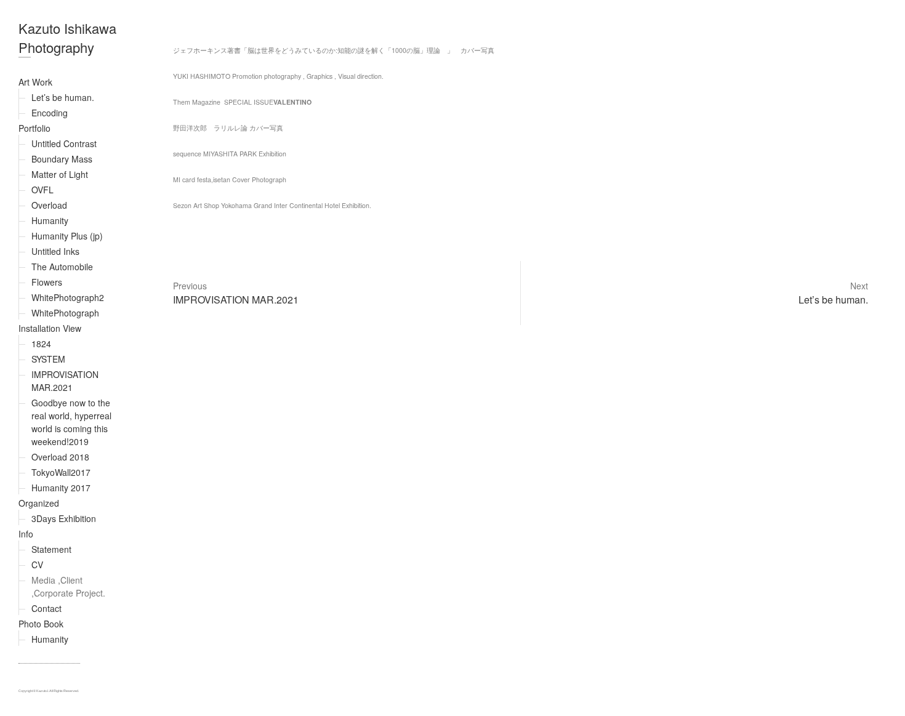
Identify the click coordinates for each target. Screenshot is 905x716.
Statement (51, 549)
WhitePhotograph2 (67, 297)
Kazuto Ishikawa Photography (67, 37)
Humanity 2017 (60, 487)
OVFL (42, 189)
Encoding (49, 113)
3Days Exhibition (63, 518)
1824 (41, 343)
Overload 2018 (60, 457)
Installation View (49, 328)
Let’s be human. (62, 97)
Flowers (46, 282)
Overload (49, 205)
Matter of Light (59, 174)
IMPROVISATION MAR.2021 (65, 380)
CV (37, 564)
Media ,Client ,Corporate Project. (68, 586)
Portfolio (34, 128)
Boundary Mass (61, 159)
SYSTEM (48, 359)
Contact (46, 608)
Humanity (49, 220)
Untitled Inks (55, 251)
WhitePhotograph (65, 313)
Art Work (35, 82)
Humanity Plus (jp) (67, 236)
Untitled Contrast (64, 143)
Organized (38, 503)
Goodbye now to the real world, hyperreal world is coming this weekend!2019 (71, 422)
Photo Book (40, 623)
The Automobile (62, 266)
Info (25, 534)
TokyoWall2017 (60, 472)
